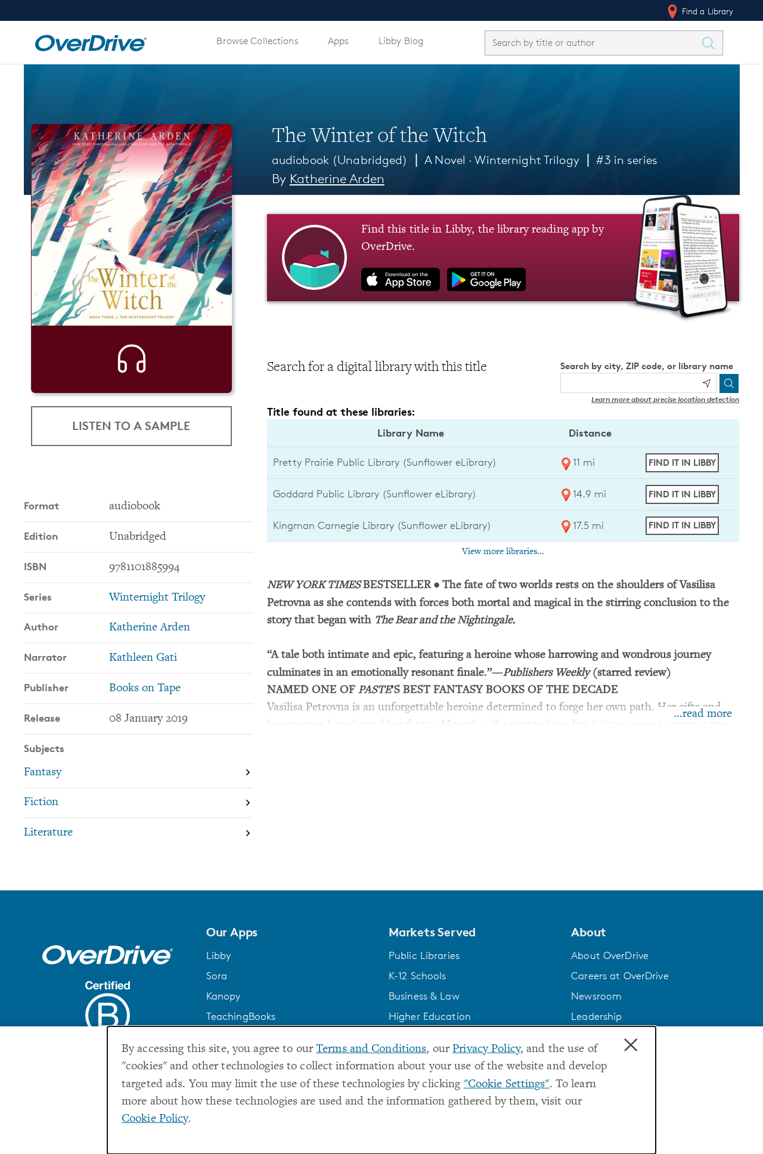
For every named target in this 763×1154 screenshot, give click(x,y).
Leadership (596, 1016)
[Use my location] (706, 383)
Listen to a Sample (131, 425)
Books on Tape (145, 688)
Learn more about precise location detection (665, 399)
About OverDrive (610, 955)
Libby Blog (401, 41)
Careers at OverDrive (619, 976)
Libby (218, 955)
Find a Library (707, 11)
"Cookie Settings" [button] (507, 1084)
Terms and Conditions (371, 1049)
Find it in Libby (682, 462)
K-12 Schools (417, 976)
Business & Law (424, 996)
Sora (217, 976)
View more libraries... (503, 551)
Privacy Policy (486, 1049)
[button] (290, 932)
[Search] (729, 383)
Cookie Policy (155, 1119)
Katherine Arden (337, 178)
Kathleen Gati (143, 658)
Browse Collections (257, 41)
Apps (338, 41)
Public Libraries (424, 955)
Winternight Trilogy (526, 160)
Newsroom (596, 996)
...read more (703, 714)
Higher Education (430, 1016)
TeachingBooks (241, 1016)
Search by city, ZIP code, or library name (646, 366)
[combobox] (593, 42)
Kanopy (223, 996)
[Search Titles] (711, 43)
